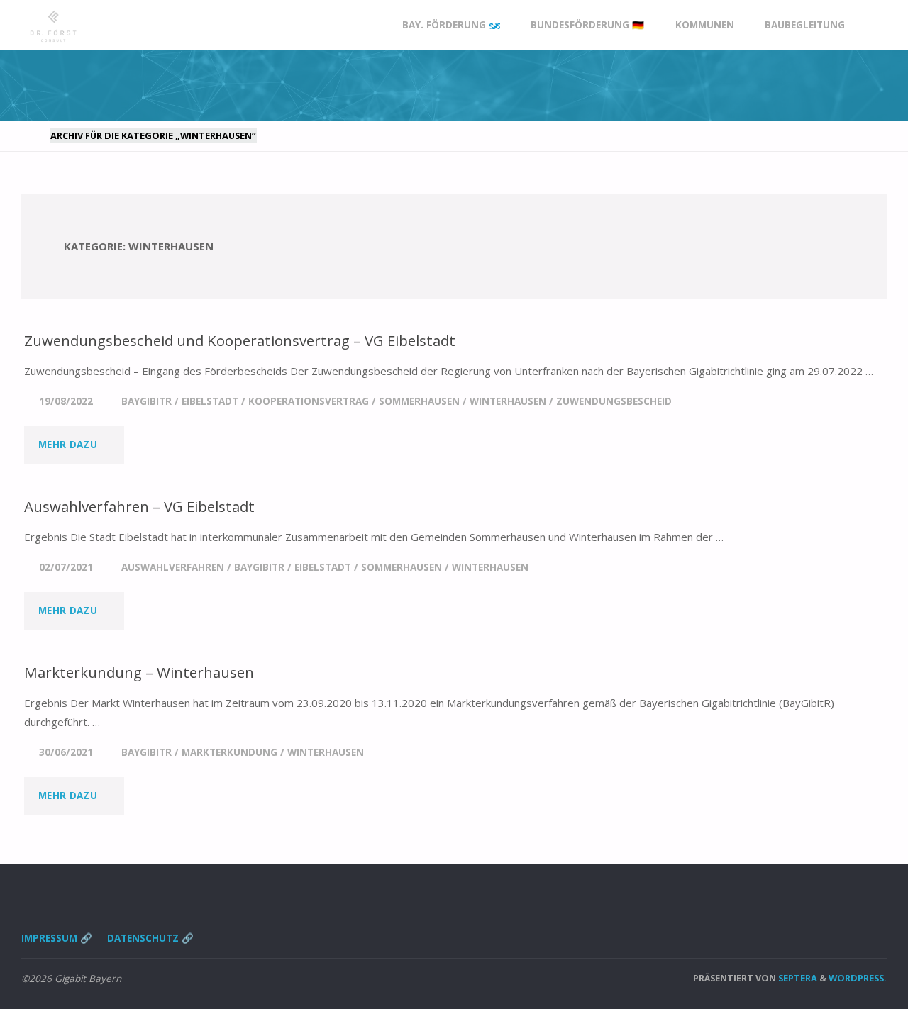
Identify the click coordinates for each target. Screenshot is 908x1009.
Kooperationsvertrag (308, 401)
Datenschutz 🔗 (150, 938)
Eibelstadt (210, 401)
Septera (796, 977)
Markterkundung (229, 752)
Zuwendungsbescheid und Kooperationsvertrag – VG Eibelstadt (239, 340)
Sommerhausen (419, 401)
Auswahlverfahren (172, 567)
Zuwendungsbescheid (614, 401)
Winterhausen (508, 401)
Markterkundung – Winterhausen (139, 672)
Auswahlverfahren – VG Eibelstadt (139, 506)
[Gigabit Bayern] (53, 25)
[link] (873, 25)
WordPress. (858, 977)
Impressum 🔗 (56, 938)
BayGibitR (146, 401)
